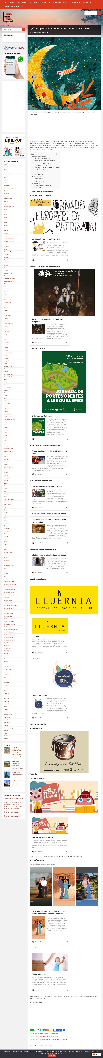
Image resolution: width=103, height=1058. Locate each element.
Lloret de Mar (7, 446)
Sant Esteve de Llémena (10, 584)
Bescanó (6, 212)
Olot (5, 486)
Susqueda (6, 664)
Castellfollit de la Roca (9, 278)
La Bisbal (6, 395)
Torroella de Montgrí (9, 669)
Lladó (5, 424)
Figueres (6, 337)
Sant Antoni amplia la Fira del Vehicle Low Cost (45, 163)
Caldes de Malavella (9, 238)
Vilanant (6, 725)
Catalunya (6, 283)
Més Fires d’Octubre (37, 176)
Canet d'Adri (7, 262)
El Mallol (6, 318)
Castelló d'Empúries (9, 281)
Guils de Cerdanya (8, 374)
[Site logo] (8, 17)
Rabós (5, 547)
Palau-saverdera (8, 502)
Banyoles (6, 190)
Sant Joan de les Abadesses (11, 605)
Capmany (6, 268)
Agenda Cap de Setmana (48, 1046)
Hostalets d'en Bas (8, 377)
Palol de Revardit (8, 504)
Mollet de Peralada (8, 467)
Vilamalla (6, 720)
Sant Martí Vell (7, 627)
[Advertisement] (64, 128)
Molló (5, 470)
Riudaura (6, 563)
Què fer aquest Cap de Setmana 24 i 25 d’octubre (44, 1036)
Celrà (5, 286)
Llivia (5, 443)
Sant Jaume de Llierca (9, 603)
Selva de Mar (7, 650)
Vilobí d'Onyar (7, 736)
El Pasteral (6, 321)
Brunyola (6, 230)
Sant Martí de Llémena (9, 624)
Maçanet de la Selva (9, 451)
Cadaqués (6, 236)
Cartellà (6, 270)
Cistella (6, 291)
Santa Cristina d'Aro (8, 642)
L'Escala (6, 390)
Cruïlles (6, 310)
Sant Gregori (7, 597)
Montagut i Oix (7, 478)
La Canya (6, 398)
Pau (5, 515)
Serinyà (6, 653)
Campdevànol (7, 252)
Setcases (6, 656)
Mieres (5, 464)
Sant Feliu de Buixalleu (9, 589)
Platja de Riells (16, 772)
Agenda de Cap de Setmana (39, 156)
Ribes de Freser (8, 552)
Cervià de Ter (7, 289)
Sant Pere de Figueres (17, 780)
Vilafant (6, 709)
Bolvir (5, 217)
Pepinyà (6, 518)
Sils (5, 658)
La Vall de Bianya (8, 416)
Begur (5, 204)
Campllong (6, 257)
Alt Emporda (7, 174)
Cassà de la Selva (8, 273)
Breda (5, 228)
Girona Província (8, 366)
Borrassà (6, 225)
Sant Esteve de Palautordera (11, 587)
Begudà (6, 201)
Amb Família (15, 752)
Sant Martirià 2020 (39, 178)
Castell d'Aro (7, 275)
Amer (5, 177)
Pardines (6, 509)
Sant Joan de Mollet (9, 608)
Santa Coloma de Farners (10, 640)
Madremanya (7, 454)
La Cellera (6, 400)
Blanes (5, 214)
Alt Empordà (16, 774)
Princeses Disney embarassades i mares (44, 185)
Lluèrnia (36, 172)
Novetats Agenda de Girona (41, 32)
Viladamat (6, 701)
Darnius (6, 313)
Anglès (5, 180)
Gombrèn (6, 371)
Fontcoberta (7, 345)
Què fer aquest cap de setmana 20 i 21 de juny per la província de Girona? (13, 811)
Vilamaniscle (7, 722)
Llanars (5, 432)
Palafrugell (6, 494)
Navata (5, 483)
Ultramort (6, 682)
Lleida (5, 438)
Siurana (6, 661)
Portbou (6, 536)
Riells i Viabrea (7, 555)
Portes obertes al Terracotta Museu (42, 165)
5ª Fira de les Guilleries (40, 162)
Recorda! (34, 180)
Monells (6, 472)
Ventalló (6, 685)
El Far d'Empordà (8, 315)
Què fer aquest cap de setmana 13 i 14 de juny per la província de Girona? (13, 815)
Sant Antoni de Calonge (9, 579)
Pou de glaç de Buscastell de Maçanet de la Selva (17, 749)
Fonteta (6, 347)
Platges (21, 774)
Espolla (5, 334)
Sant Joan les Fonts (8, 611)
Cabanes (6, 233)
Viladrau (6, 706)
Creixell (6, 305)
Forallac (6, 350)
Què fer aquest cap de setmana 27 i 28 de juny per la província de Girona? (13, 807)
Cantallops (6, 265)
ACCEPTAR (52, 1055)
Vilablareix (6, 698)
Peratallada (6, 523)
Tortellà (6, 672)
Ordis (5, 488)
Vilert (5, 733)
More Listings (7, 789)
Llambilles (6, 430)
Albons (5, 169)
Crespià (6, 307)
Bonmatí (6, 220)
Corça (5, 299)
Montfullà (6, 480)
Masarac (6, 456)
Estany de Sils (15, 761)
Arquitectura (15, 754)
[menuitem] (5, 2)
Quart (5, 541)
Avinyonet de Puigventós (10, 188)
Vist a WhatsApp (36, 183)
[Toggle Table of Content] (57, 154)
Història (18, 756)
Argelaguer (6, 185)
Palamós (6, 496)
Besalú (5, 209)
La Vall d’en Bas (7, 414)
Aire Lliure (15, 763)
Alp (5, 172)
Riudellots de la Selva (9, 565)
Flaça (5, 339)
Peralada (6, 520)
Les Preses (6, 422)
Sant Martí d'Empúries (9, 621)
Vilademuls (6, 704)
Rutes (16, 757)
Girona (5, 363)
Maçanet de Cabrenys (9, 448)
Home (31, 32)
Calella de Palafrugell (9, 241)
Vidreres (6, 690)
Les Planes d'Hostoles (9, 419)
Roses (5, 568)
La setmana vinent (36, 171)
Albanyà (6, 166)
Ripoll (5, 557)
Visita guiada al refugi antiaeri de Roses (43, 169)
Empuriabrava (7, 329)
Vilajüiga (6, 712)
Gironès (6, 369)
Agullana (6, 164)
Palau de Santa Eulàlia (9, 499)
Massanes (6, 459)
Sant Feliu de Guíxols (9, 592)
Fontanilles (6, 342)
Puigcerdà (6, 539)
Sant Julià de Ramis (8, 616)
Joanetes (6, 385)
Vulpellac (6, 738)
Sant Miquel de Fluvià (9, 632)
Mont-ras (6, 475)
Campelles (6, 254)
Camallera (6, 246)
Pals (5, 507)
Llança (5, 435)
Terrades (6, 666)
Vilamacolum (7, 717)
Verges (5, 688)
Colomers (6, 297)
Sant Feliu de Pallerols (9, 595)
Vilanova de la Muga (8, 728)
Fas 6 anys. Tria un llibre (40, 182)
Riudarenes (6, 560)
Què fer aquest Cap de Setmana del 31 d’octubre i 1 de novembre (49, 1039)
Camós (5, 249)
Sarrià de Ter (7, 648)
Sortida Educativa (19, 768)
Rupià (5, 571)
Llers (5, 440)
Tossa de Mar (7, 674)
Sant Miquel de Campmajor (10, 629)
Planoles (6, 525)
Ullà (5, 677)
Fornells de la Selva (8, 353)
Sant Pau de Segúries (9, 635)
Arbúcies (6, 182)
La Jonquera (7, 403)
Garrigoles (6, 358)
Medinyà (6, 462)
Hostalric (6, 379)
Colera (5, 294)
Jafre (5, 382)
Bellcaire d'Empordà (9, 206)
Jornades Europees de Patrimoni (47, 143)
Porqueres (6, 533)
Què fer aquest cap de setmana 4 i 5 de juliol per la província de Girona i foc (13, 803)
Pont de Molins (7, 531)
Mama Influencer (38, 187)
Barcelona (6, 193)
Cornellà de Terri (8, 302)
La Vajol (6, 411)
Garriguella (6, 361)
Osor (5, 491)
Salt (5, 576)
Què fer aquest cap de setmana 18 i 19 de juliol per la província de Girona (13, 799)
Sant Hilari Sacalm (8, 600)
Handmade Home (39, 174)
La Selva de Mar (8, 408)
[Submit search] (99, 13)
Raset (5, 549)
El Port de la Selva (8, 323)
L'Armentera (7, 387)
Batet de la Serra (8, 198)
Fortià (5, 355)
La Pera (6, 406)
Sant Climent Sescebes (9, 581)
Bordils (5, 222)
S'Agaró (6, 573)
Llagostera (6, 427)
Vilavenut (6, 730)
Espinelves (6, 331)
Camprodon (7, 260)
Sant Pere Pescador (9, 637)
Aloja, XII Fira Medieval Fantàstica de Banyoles (45, 160)
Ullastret (6, 680)
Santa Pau (6, 645)
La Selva (19, 767)
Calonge (6, 244)
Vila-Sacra (6, 693)
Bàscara (6, 196)
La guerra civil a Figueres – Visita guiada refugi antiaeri (47, 167)
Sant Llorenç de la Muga (9, 619)
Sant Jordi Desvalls (8, 613)
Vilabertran (6, 696)
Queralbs (6, 544)
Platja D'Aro (6, 528)
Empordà (6, 326)
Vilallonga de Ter (8, 714)
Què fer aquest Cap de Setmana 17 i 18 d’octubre (44, 1034)
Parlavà (5, 512)
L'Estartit (6, 392)
